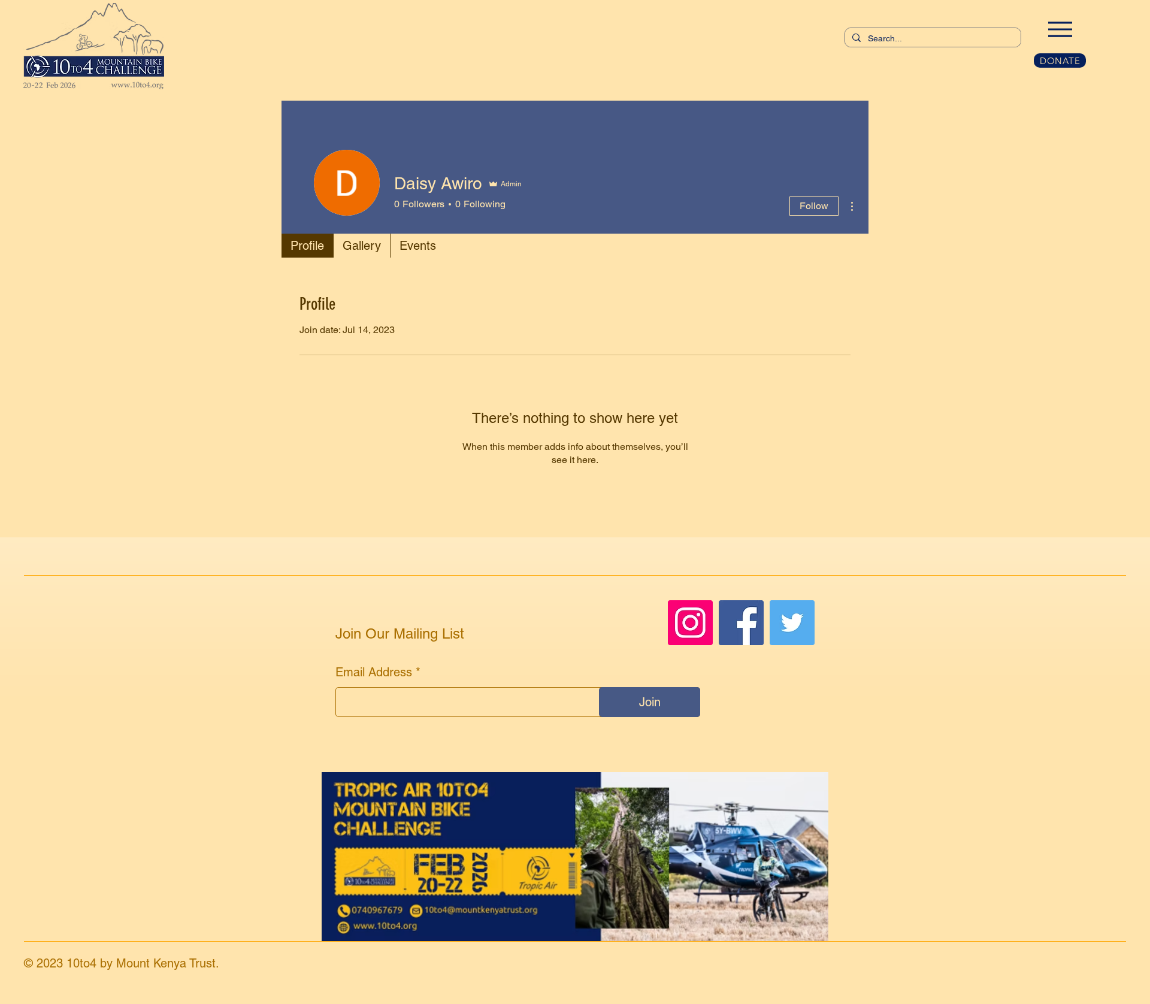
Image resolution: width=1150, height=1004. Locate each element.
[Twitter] (792, 622)
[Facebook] (741, 622)
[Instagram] (690, 622)
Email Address (373, 672)
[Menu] (1060, 29)
